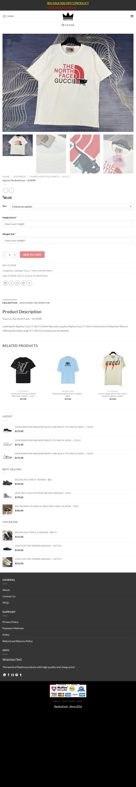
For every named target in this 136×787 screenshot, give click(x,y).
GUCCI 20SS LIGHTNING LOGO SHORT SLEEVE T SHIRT (113, 395)
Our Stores (68, 701)
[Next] (127, 83)
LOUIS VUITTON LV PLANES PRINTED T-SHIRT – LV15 (23, 395)
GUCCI (20, 275)
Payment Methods (13, 628)
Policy (5, 634)
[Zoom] (7, 128)
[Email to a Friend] (17, 283)
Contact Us (8, 596)
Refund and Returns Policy (17, 641)
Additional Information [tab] (35, 303)
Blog (80, 701)
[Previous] (9, 83)
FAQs (5, 602)
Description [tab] (9, 303)
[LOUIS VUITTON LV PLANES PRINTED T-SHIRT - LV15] (23, 370)
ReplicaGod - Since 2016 (68, 706)
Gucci (65, 176)
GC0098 (12, 275)
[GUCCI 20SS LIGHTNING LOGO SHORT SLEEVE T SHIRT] (112, 370)
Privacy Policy (10, 621)
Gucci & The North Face (36, 275)
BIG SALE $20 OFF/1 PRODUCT (68, 3)
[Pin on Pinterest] (23, 283)
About (6, 589)
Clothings (19, 176)
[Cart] (132, 16)
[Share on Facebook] (11, 283)
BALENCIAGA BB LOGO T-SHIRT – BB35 (68, 395)
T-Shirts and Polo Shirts (44, 176)
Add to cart (32, 254)
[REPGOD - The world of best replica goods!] (68, 16)
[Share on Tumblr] (29, 283)
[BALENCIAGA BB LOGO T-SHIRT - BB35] (68, 370)
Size (4, 206)
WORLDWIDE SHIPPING (62, 7)
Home (6, 176)
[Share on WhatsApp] (5, 283)
